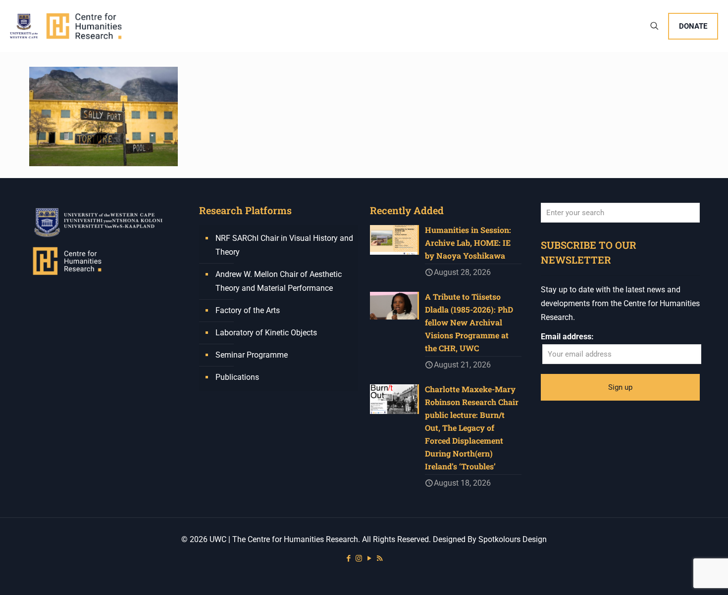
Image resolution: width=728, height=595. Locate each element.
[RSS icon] (379, 558)
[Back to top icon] (680, 574)
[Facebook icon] (348, 558)
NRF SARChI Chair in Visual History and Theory (284, 245)
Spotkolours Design (512, 539)
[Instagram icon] (359, 558)
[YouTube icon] (369, 558)
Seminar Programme (251, 355)
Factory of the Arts (247, 310)
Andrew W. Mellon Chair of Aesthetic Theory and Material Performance (278, 281)
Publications (237, 377)
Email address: (567, 336)
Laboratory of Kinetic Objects (266, 332)
